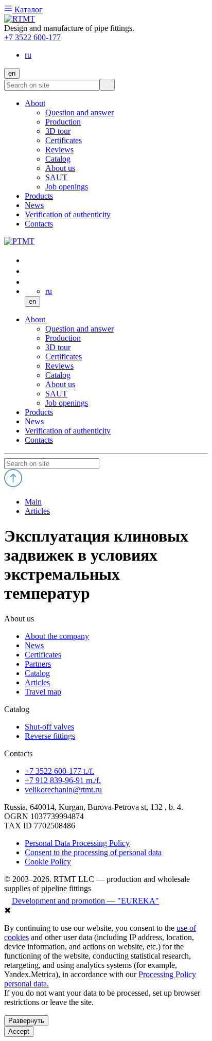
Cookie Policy (48, 861)
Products (39, 412)
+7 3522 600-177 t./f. (59, 771)
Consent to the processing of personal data (93, 852)
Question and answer (79, 328)
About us (60, 384)
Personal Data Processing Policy (77, 843)
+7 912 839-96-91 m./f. (63, 780)
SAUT (56, 393)
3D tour (57, 347)
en (11, 73)
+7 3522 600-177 (32, 37)
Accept (18, 1031)
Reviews (59, 365)
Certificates (63, 356)
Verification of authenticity (68, 430)
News (34, 421)
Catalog (57, 375)
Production (63, 338)
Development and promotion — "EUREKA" (85, 900)
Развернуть (26, 1021)
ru (28, 54)
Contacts (39, 440)
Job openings (66, 402)
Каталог (27, 9)
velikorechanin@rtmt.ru (63, 789)
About (36, 319)
